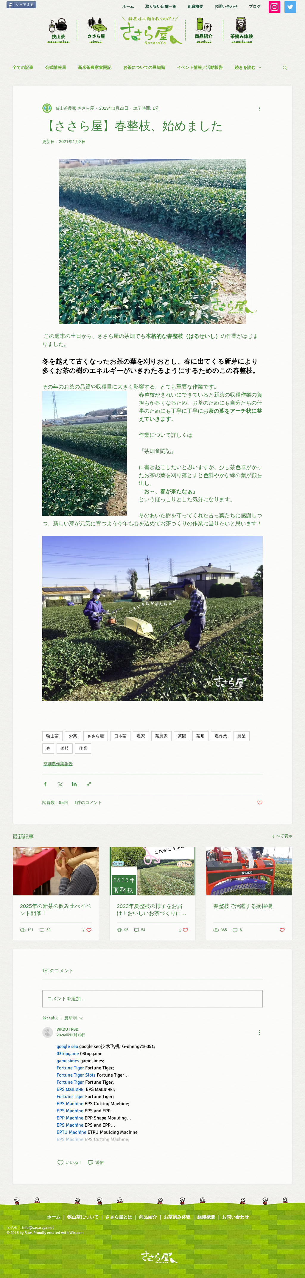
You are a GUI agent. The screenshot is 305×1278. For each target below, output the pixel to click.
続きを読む (245, 67)
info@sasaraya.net (38, 1227)
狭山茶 (52, 736)
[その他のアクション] (259, 108)
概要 (210, 1216)
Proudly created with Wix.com (58, 1232)
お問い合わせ (236, 1216)
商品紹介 (148, 1216)
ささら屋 (95, 736)
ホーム (53, 1216)
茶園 (182, 736)
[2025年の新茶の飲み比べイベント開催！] (56, 871)
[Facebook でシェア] (45, 784)
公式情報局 (55, 67)
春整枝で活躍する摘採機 (242, 906)
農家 (141, 736)
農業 (241, 736)
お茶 (73, 736)
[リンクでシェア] (89, 784)
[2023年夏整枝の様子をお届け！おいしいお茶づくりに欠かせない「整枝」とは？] (153, 871)
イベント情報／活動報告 (200, 67)
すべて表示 (282, 835)
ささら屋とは (118, 1216)
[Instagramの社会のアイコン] (274, 7)
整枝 (64, 748)
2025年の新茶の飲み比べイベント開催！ (55, 909)
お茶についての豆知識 (144, 67)
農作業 (221, 736)
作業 (83, 748)
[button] (285, 67)
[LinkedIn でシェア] (74, 784)
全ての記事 (23, 67)
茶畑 (200, 736)
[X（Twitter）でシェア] (60, 784)
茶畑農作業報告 (58, 763)
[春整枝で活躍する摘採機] (249, 871)
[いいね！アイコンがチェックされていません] (60, 1162)
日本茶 (120, 736)
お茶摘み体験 (177, 1216)
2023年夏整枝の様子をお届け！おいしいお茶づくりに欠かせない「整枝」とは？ (151, 910)
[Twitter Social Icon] (290, 7)
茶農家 (161, 736)
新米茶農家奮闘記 (94, 67)
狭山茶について (83, 1216)
